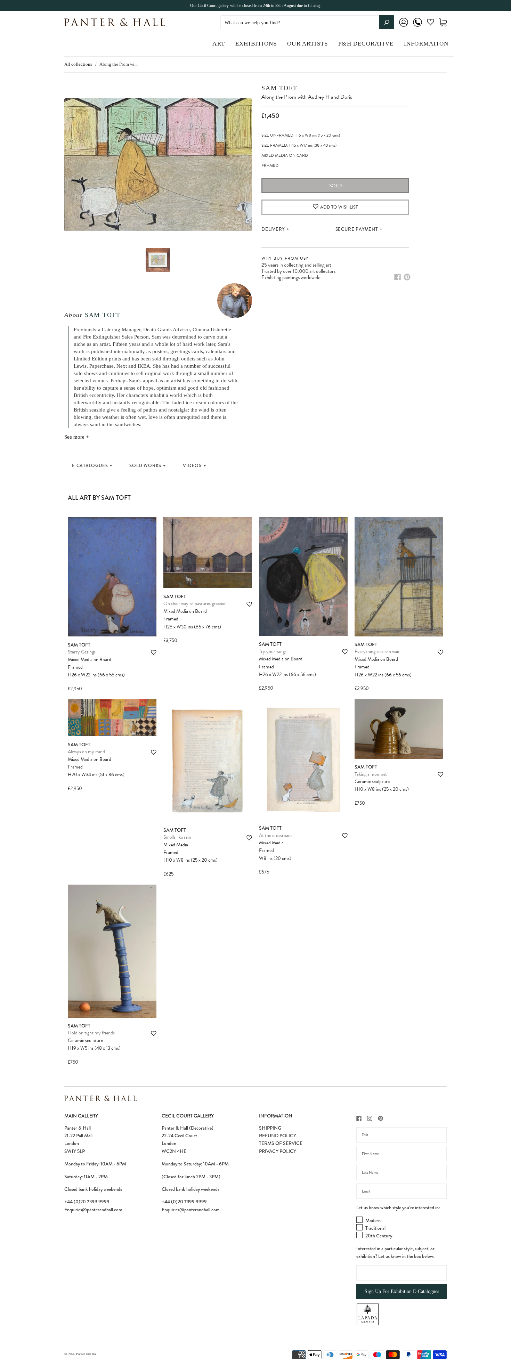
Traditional (375, 1228)
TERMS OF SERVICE (280, 1143)
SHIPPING (270, 1127)
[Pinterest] (407, 277)
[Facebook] (397, 277)
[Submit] (386, 22)
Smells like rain (177, 837)
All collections (78, 64)
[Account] (403, 27)
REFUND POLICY (277, 1135)
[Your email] (401, 1191)
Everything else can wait (377, 651)
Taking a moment (371, 774)
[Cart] (443, 22)
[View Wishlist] (430, 23)
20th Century (378, 1235)
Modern (373, 1220)
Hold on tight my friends (91, 1032)
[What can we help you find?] (307, 22)
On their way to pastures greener (194, 603)
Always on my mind (86, 751)
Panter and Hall (87, 1354)
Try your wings (272, 651)
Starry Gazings (82, 652)
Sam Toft (103, 314)
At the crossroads (275, 835)
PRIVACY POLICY (277, 1151)
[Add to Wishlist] (153, 652)
